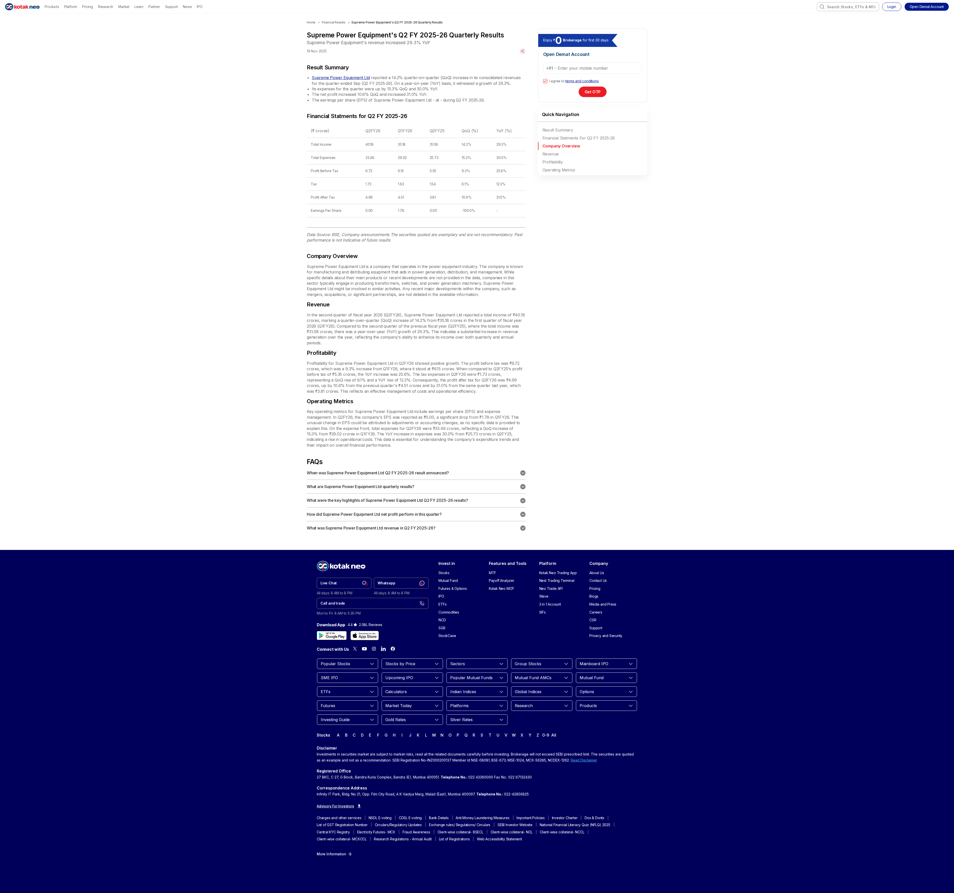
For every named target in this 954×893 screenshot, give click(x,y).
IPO (199, 6)
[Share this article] (523, 51)
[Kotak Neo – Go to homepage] (22, 7)
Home (311, 22)
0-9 (545, 735)
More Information (331, 854)
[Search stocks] (822, 6)
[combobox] (848, 6)
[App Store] (365, 635)
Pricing (87, 6)
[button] (926, 6)
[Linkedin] (383, 648)
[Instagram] (373, 648)
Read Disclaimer (584, 760)
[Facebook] (392, 648)
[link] (344, 583)
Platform (70, 6)
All (553, 735)
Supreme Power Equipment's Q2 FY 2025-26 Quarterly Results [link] (397, 22)
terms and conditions (582, 81)
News (187, 6)
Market (123, 6)
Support (171, 6)
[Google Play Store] (332, 635)
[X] (354, 648)
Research (105, 6)
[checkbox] (545, 81)
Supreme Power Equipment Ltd (341, 77)
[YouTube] (364, 648)
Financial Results (333, 22)
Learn (138, 6)
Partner (154, 6)
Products (52, 6)
